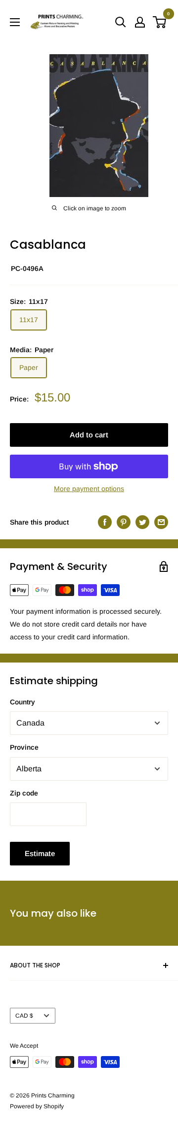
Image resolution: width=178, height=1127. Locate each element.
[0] (160, 22)
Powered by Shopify (37, 1106)
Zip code (24, 793)
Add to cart (89, 435)
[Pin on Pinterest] (124, 522)
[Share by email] (161, 522)
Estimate (40, 853)
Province (24, 747)
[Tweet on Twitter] (142, 522)
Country (22, 702)
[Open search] (120, 22)
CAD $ (24, 1015)
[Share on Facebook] (105, 522)
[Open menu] (15, 22)
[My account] (140, 22)
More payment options (89, 489)
